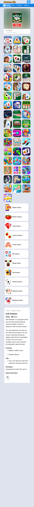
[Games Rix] (10, 1)
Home (8, 5)
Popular (19, 5)
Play (17, 25)
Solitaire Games (16, 310)
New (13, 5)
